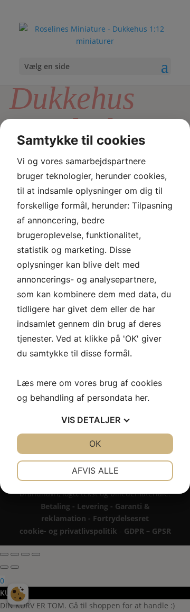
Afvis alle (95, 470)
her (141, 397)
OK (95, 443)
